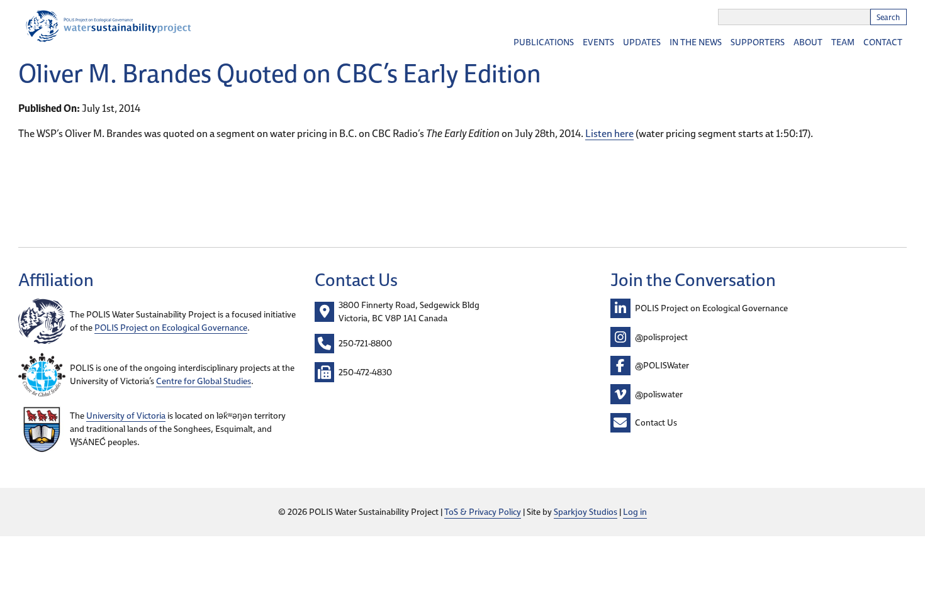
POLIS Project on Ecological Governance (170, 327)
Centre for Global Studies (203, 381)
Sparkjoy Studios (585, 511)
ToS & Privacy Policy (482, 511)
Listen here (609, 133)
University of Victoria (125, 415)
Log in (635, 511)
